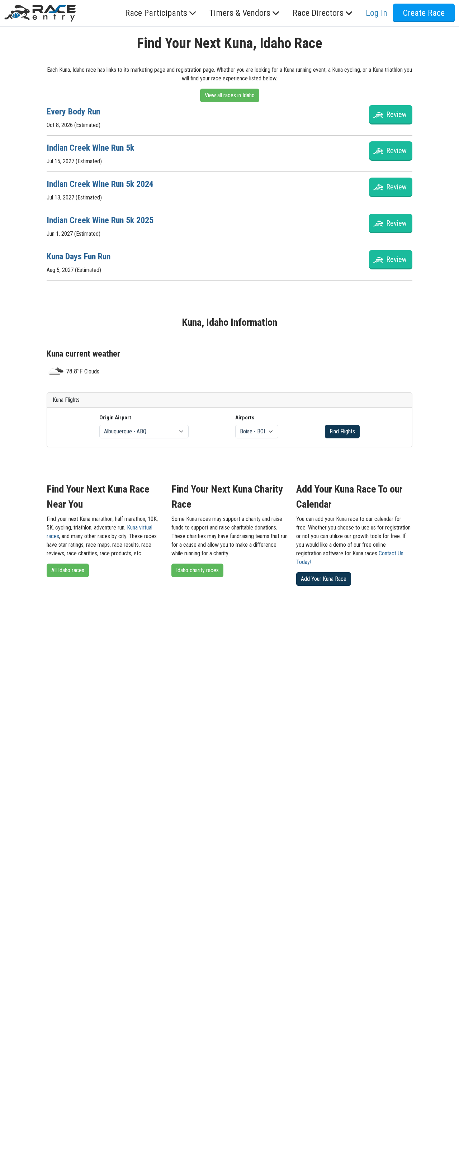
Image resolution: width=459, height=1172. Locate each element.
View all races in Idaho (230, 95)
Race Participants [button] (156, 13)
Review (396, 114)
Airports (244, 417)
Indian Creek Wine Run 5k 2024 (100, 184)
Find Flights (342, 431)
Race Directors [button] (318, 13)
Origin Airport (115, 417)
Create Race (424, 13)
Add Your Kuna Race (323, 578)
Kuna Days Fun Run (78, 256)
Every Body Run (73, 112)
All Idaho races (67, 570)
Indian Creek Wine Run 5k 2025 (100, 220)
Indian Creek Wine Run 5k (90, 148)
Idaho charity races (197, 570)
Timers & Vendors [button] (239, 13)
